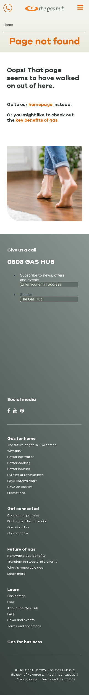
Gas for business (24, 642)
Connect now (17, 533)
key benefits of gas (37, 120)
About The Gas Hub (22, 608)
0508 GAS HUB (31, 261)
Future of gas (21, 549)
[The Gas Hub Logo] (44, 9)
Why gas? (14, 451)
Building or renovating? (25, 475)
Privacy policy (26, 679)
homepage (40, 105)
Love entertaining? (22, 481)
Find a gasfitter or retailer (27, 521)
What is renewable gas (25, 567)
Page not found (44, 41)
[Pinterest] (22, 411)
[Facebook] (8, 411)
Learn (13, 589)
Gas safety (16, 596)
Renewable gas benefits (26, 556)
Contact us (67, 674)
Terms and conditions (24, 626)
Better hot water (20, 457)
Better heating (18, 469)
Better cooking (19, 463)
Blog (10, 602)
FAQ (10, 614)
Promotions (16, 493)
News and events (21, 620)
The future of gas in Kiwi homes (31, 445)
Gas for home (21, 438)
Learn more (16, 574)
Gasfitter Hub (18, 527)
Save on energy (19, 487)
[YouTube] (15, 411)
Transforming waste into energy (32, 561)
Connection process (23, 515)
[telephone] (7, 8)
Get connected (23, 508)
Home (8, 25)
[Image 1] (44, 184)
